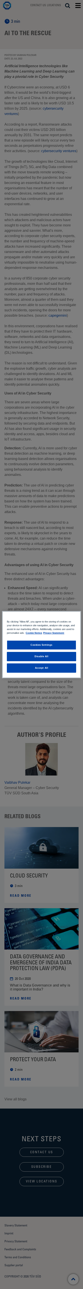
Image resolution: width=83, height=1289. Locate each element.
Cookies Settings (41, 645)
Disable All (41, 656)
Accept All (41, 668)
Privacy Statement (53, 633)
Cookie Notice (34, 633)
